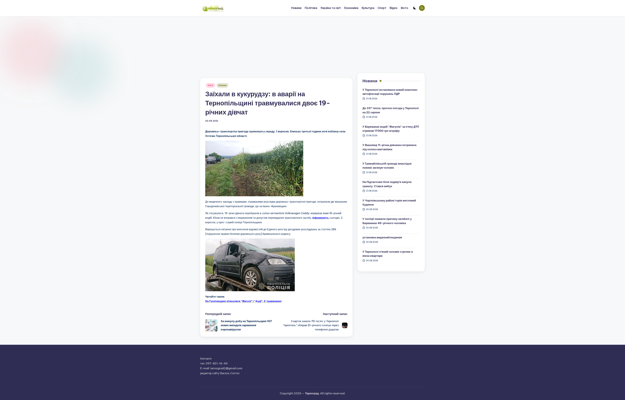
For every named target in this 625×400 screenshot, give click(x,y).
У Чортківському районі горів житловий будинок (389, 203)
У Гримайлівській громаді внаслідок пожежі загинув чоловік (387, 166)
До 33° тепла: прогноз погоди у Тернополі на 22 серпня (390, 110)
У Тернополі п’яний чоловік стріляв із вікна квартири (387, 254)
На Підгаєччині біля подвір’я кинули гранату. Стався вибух (386, 184)
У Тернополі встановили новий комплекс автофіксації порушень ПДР (389, 92)
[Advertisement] (312, 40)
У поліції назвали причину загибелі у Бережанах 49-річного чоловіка (387, 221)
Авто (210, 85)
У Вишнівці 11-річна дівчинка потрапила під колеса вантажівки (389, 147)
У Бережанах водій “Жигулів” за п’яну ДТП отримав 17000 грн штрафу (390, 129)
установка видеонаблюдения (382, 237)
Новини (222, 85)
